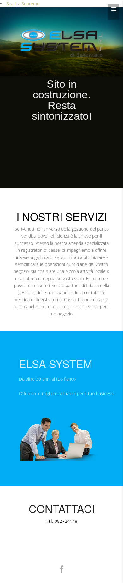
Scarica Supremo (22, 4)
